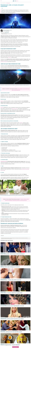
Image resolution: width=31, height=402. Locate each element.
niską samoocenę (14, 108)
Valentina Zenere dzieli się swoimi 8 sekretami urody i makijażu (12, 318)
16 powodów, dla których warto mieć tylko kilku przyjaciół (11, 331)
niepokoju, (21, 122)
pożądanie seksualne (4, 61)
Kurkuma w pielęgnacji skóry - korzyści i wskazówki (10, 344)
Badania (2, 107)
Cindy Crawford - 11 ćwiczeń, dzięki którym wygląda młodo (11, 292)
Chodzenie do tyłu (4, 161)
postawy (9, 57)
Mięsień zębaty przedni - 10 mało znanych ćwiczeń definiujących (12, 253)
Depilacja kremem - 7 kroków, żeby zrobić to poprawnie (11, 279)
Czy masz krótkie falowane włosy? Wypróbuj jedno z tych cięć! (12, 305)
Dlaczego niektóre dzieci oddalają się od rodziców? (10, 266)
